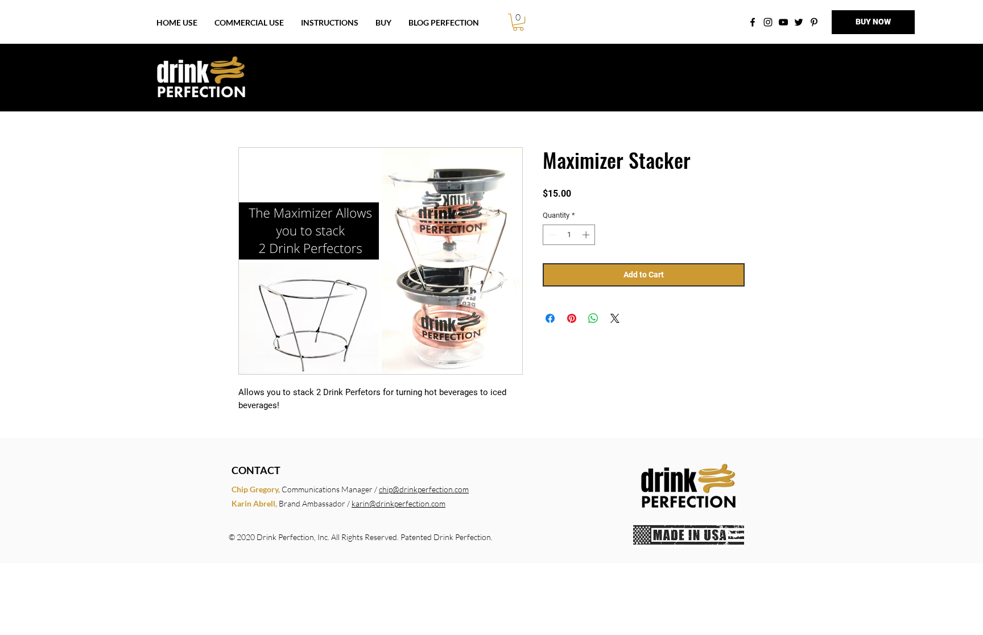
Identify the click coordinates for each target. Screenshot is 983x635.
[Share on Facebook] (550, 318)
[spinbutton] (569, 234)
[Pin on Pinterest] (572, 318)
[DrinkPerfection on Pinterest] (814, 22)
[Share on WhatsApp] (593, 318)
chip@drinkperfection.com (424, 489)
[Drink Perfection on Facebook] (752, 22)
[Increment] (587, 234)
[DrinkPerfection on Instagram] (768, 22)
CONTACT (256, 470)
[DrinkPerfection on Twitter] (798, 22)
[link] (518, 22)
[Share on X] (615, 318)
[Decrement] (551, 234)
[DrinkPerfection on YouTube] (783, 22)
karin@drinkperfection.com (398, 503)
